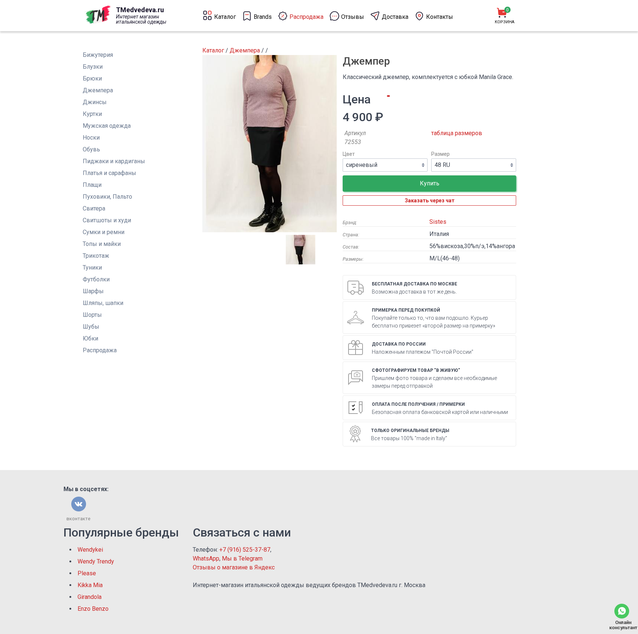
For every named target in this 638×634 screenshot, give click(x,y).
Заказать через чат (430, 200)
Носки (91, 137)
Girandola (90, 596)
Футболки (96, 279)
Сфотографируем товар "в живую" (416, 370)
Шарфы (93, 291)
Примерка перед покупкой (406, 310)
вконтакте (78, 518)
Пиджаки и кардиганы (114, 161)
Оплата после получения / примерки (418, 404)
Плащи (92, 184)
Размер (440, 154)
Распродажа (100, 350)
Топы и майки (102, 243)
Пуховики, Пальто (107, 196)
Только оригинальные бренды (410, 430)
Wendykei (90, 549)
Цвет (349, 154)
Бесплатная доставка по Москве (414, 284)
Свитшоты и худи (107, 220)
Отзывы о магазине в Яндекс (234, 567)
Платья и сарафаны (109, 173)
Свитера (94, 208)
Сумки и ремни (103, 232)
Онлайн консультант (621, 625)
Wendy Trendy (96, 561)
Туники (92, 267)
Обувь (91, 149)
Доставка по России (399, 344)
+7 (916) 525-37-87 (244, 549)
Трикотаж (96, 255)
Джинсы (95, 102)
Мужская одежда (107, 125)
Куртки (92, 113)
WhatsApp (206, 558)
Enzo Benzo (93, 608)
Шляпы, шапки (103, 302)
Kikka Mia (90, 585)
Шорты (92, 314)
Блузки (93, 66)
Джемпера (98, 90)
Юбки (90, 338)
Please (87, 573)
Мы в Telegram (242, 558)
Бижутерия (98, 54)
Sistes (437, 221)
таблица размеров (456, 133)
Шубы (91, 326)
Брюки (92, 78)
